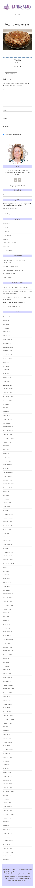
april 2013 (6, 829)
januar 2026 (7, 343)
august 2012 (7, 856)
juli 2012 (6, 860)
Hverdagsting (8, 250)
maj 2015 (6, 765)
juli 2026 (6, 320)
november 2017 (8, 685)
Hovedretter (7, 235)
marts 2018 (7, 673)
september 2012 (8, 852)
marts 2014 (7, 803)
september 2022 (8, 484)
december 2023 (8, 427)
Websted (6, 126)
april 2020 (6, 578)
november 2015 (8, 753)
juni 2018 (6, 662)
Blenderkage (24, 287)
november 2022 (8, 476)
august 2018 (7, 654)
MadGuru (6, 297)
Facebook (17, 60)
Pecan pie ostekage (11, 73)
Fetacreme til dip (9, 274)
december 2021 (8, 514)
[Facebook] (19, 180)
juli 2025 (6, 362)
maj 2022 (6, 499)
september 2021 (8, 525)
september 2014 (8, 791)
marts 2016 (7, 738)
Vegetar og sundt (9, 243)
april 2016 (6, 734)
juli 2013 (6, 822)
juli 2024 (6, 404)
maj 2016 (6, 730)
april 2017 (6, 696)
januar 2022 (7, 510)
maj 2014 (6, 799)
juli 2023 (6, 446)
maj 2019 (6, 620)
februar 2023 (7, 465)
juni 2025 (6, 366)
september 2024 (8, 396)
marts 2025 (7, 377)
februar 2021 (7, 544)
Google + (17, 66)
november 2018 (8, 643)
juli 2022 (6, 491)
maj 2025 (6, 370)
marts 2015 (7, 772)
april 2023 (6, 457)
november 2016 (8, 711)
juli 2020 (6, 567)
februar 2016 (7, 742)
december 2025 (8, 347)
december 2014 (8, 780)
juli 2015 (6, 761)
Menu (18, 14)
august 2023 (7, 442)
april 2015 (6, 768)
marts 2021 (7, 541)
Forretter (6, 231)
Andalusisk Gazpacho (10, 266)
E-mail (5, 118)
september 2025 (8, 354)
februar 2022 (7, 506)
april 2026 (6, 332)
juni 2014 (6, 795)
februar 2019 (7, 632)
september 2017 (8, 689)
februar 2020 (7, 586)
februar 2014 (7, 806)
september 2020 (8, 563)
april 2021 (6, 537)
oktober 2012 (7, 848)
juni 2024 (6, 408)
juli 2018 (6, 658)
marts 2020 (7, 582)
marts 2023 (7, 461)
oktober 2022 (7, 480)
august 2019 (7, 609)
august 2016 (7, 723)
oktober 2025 (7, 351)
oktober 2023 (7, 434)
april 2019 (6, 624)
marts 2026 (7, 335)
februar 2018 (7, 677)
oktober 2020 (7, 560)
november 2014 (8, 784)
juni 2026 (6, 324)
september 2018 (8, 651)
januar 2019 (7, 635)
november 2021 (8, 518)
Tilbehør (6, 246)
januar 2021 (7, 548)
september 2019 (8, 605)
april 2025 (6, 373)
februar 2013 (7, 833)
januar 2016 (7, 746)
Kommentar (7, 90)
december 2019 (8, 594)
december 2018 (8, 639)
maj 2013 (6, 825)
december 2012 (8, 841)
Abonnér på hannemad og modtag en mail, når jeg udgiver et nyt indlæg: (17, 204)
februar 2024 (7, 419)
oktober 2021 (7, 522)
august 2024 (7, 400)
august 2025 (7, 358)
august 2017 (7, 692)
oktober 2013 (7, 810)
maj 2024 (6, 411)
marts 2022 (7, 503)
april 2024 (6, 415)
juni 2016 (6, 727)
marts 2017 (7, 700)
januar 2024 (7, 423)
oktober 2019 (7, 601)
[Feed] (15, 180)
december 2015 (8, 749)
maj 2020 (6, 575)
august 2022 (7, 487)
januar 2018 (7, 681)
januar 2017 (7, 708)
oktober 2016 (7, 715)
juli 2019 (6, 613)
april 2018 (6, 670)
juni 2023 (6, 449)
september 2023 (8, 438)
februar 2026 (7, 339)
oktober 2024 (7, 392)
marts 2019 (7, 628)
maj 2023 (6, 453)
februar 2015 (7, 776)
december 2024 (8, 385)
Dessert (6, 227)
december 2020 (8, 552)
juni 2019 (6, 616)
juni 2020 (6, 571)
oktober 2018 (7, 647)
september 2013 (8, 814)
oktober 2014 (7, 787)
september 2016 (8, 719)
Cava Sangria (7, 277)
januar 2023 (7, 468)
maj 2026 (6, 328)
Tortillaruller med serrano (13, 270)
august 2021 (7, 529)
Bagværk (6, 224)
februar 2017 (7, 704)
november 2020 (8, 556)
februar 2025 (7, 381)
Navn (5, 110)
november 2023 (8, 430)
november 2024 (8, 389)
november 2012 (8, 844)
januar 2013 (7, 837)
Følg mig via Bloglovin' (17, 186)
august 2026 (7, 316)
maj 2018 (6, 666)
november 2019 (8, 597)
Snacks (5, 239)
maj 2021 (6, 533)
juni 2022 (6, 495)
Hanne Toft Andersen (10, 287)
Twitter (18, 62)
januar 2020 (7, 590)
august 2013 (7, 818)
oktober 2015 (7, 757)
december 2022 (8, 472)
